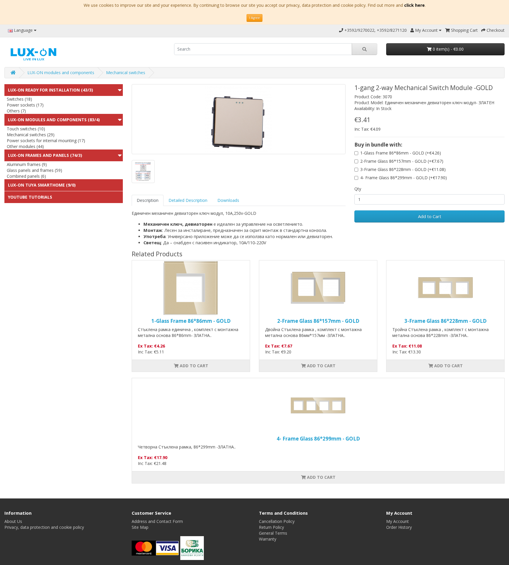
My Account (397, 521)
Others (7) (16, 111)
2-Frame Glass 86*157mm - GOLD (318, 321)
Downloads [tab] (228, 200)
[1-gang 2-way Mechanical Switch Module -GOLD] (239, 119)
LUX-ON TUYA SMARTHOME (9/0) (42, 185)
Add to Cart (429, 216)
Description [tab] (147, 200)
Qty (357, 189)
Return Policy (271, 527)
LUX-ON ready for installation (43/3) (50, 90)
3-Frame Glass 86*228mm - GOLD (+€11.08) (403, 169)
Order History (399, 527)
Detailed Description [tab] (187, 200)
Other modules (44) (25, 146)
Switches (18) (19, 99)
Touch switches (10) (26, 129)
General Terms (273, 533)
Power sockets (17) (25, 105)
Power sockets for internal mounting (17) (46, 140)
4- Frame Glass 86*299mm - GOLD (318, 438)
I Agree (254, 18)
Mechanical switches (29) (30, 134)
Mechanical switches (125, 72)
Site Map (140, 527)
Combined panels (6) (26, 176)
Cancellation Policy (277, 521)
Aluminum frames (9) (27, 164)
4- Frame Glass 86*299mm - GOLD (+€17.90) (403, 177)
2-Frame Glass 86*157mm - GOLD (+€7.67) (401, 161)
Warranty (267, 539)
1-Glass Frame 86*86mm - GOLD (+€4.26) (400, 153)
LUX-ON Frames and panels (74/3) (45, 155)
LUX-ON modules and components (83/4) (54, 119)
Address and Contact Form (157, 521)
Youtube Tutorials (30, 197)
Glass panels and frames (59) (34, 170)
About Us (13, 521)
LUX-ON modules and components (60, 72)
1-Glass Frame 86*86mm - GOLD (191, 321)
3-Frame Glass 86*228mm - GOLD (445, 321)
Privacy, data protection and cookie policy (44, 527)
